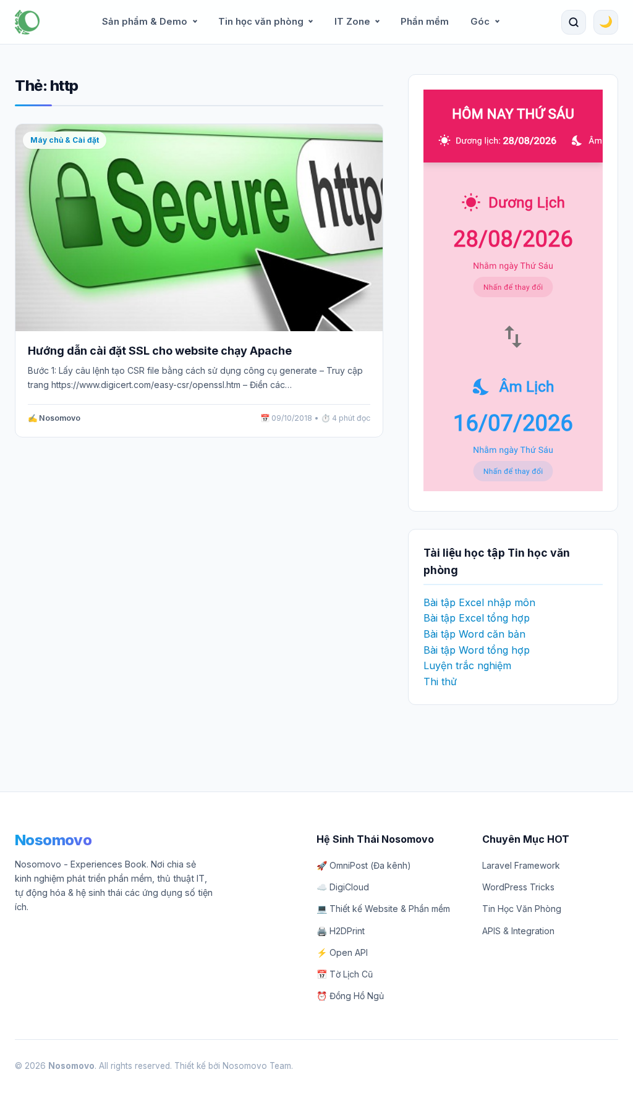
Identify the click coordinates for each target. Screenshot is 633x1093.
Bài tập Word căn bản (474, 634)
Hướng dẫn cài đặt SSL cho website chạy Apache (160, 350)
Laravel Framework (521, 865)
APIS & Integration (518, 931)
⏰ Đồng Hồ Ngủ (350, 995)
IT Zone (352, 21)
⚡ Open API (342, 952)
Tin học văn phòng (261, 21)
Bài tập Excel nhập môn (479, 602)
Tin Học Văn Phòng (521, 908)
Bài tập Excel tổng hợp (476, 618)
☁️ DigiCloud (342, 887)
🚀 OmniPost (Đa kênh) (363, 865)
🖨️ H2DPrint (340, 931)
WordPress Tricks (518, 887)
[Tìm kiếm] (573, 22)
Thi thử (440, 681)
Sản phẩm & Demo (144, 21)
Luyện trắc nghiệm (467, 665)
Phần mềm (425, 21)
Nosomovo (53, 840)
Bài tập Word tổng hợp (476, 650)
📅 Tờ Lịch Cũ (344, 974)
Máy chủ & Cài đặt (64, 140)
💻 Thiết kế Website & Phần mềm (383, 908)
